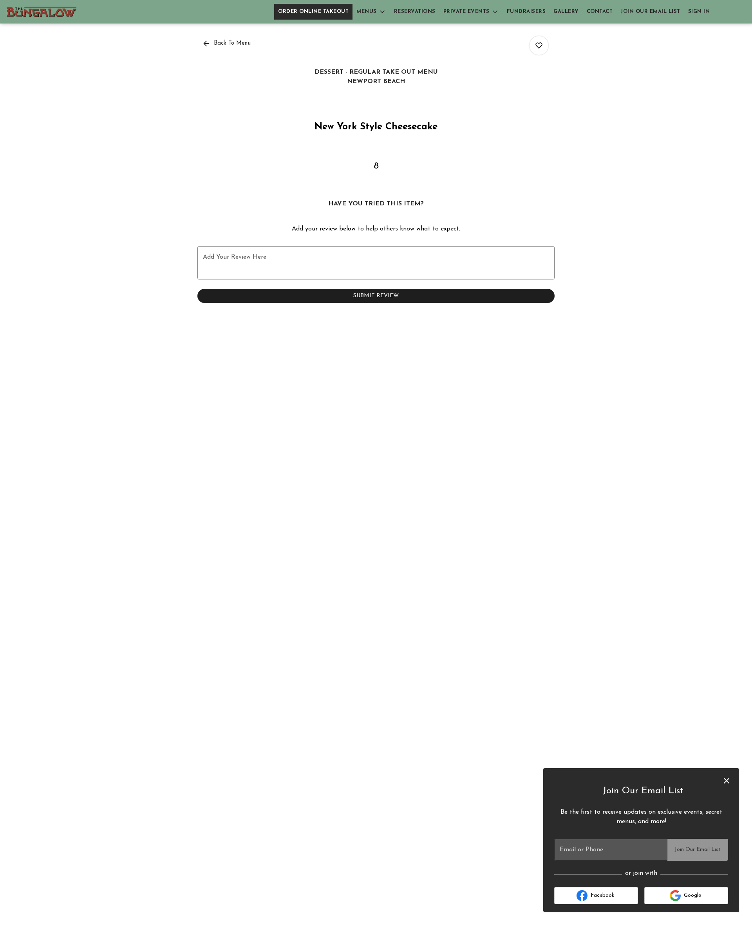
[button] (371, 12)
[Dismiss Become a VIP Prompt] (726, 780)
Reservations (415, 11)
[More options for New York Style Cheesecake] (539, 45)
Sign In (699, 11)
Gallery (566, 11)
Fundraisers (526, 11)
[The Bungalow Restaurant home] (41, 12)
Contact (600, 11)
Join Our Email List (650, 11)
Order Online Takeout (313, 11)
